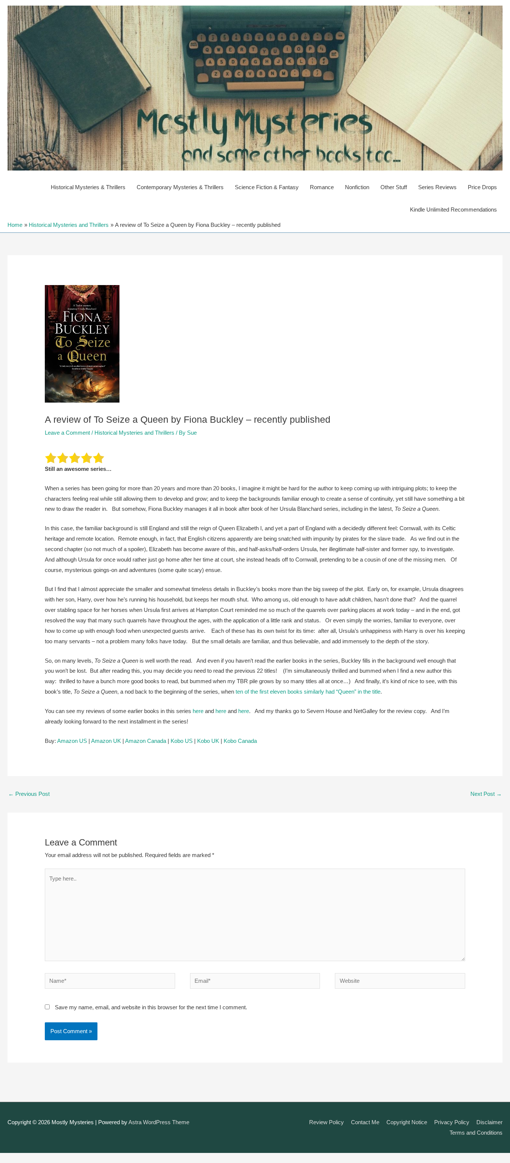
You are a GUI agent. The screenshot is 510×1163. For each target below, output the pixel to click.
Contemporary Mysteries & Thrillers (180, 187)
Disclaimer (489, 1122)
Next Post (486, 794)
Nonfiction (357, 187)
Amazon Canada (145, 741)
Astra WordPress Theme (158, 1122)
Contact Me (365, 1122)
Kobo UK (208, 741)
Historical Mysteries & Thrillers (88, 187)
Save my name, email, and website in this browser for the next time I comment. (151, 1007)
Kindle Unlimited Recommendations (453, 209)
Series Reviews (437, 187)
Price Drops (482, 187)
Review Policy (326, 1122)
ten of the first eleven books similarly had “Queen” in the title (308, 691)
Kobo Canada (240, 741)
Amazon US (72, 741)
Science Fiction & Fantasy (267, 187)
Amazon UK (106, 741)
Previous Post (29, 794)
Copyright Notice (406, 1122)
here (198, 711)
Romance (322, 187)
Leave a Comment (67, 432)
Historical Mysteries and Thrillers (134, 432)
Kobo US (182, 741)
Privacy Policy (451, 1122)
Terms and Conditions (476, 1132)
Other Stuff (393, 187)
